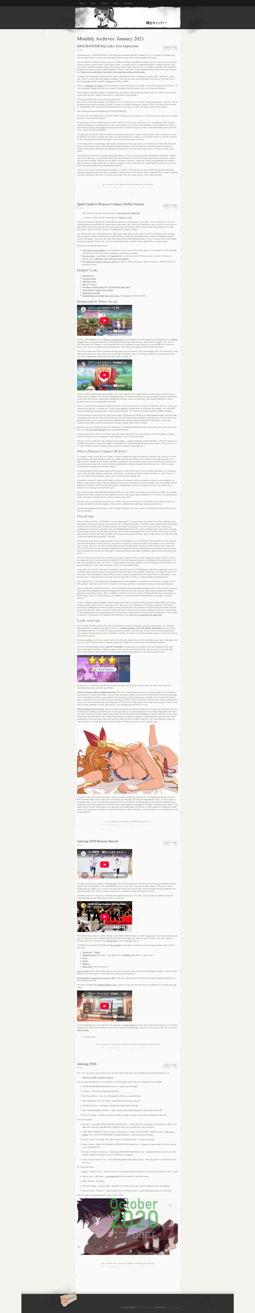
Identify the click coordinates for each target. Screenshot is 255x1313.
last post (113, 883)
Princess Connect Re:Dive (114, 339)
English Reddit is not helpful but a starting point (100, 295)
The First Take (82, 971)
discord (126, 295)
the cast (111, 81)
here (152, 351)
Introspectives (118, 1044)
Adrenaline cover (128, 955)
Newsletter (128, 3)
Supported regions (89, 281)
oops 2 (94, 284)
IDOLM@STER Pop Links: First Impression (107, 46)
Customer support (89, 278)
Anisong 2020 (86, 1063)
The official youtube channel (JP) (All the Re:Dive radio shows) (106, 287)
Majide (97, 952)
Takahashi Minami (89, 955)
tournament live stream (93, 85)
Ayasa (84, 958)
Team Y (85, 961)
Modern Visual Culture (146, 184)
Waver (84, 1171)
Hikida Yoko (87, 966)
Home (82, 3)
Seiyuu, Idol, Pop (153, 1044)
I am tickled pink (111, 1176)
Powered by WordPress (128, 1307)
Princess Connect (144, 821)
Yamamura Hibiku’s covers (107, 984)
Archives (104, 3)
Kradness (85, 963)
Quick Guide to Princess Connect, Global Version (110, 204)
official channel (82, 1030)
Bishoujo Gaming (125, 184)
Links (116, 3)
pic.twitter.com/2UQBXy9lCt (129, 213)
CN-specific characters (97, 429)
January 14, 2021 (125, 217)
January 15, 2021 (170, 205)
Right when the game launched (94, 250)
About (92, 3)
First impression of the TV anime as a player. (99, 261)
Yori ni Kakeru (115, 945)
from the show (111, 940)
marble (132, 1025)
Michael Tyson (161, 1307)
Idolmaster (135, 184)
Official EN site (88, 275)
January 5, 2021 (170, 1065)
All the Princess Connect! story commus (97, 290)
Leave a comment (107, 184)
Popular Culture (143, 1044)
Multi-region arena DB (91, 293)
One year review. (88, 256)
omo (81, 50)
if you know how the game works (149, 614)
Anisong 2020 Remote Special (97, 841)
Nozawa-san (87, 952)
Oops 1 (85, 284)
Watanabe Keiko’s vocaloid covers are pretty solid (95, 978)
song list (86, 81)
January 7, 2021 (170, 842)
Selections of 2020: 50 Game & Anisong (97, 1077)
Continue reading (89, 1036)
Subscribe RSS (68, 1300)
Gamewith (114, 256)
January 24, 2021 (170, 47)
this (130, 940)
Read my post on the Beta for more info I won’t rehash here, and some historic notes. (113, 72)
